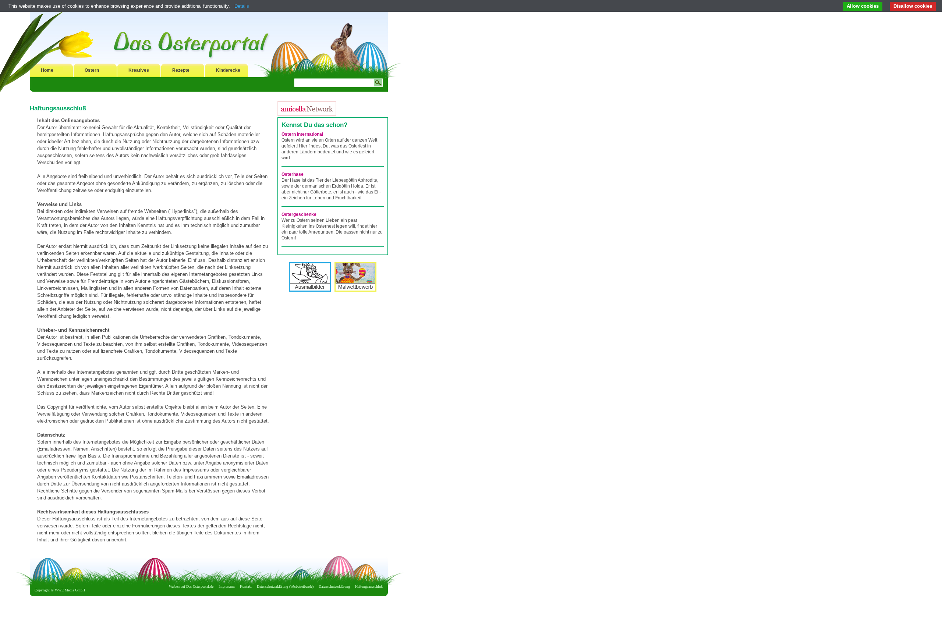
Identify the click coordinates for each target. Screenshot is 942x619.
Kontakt (246, 586)
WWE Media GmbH (70, 590)
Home (47, 70)
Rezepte (181, 70)
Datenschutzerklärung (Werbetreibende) (285, 586)
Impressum (227, 586)
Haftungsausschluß (369, 586)
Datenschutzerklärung (334, 586)
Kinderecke (228, 70)
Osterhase (292, 174)
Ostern (92, 70)
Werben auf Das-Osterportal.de (191, 586)
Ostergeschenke (298, 214)
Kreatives (138, 70)
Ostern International (302, 134)
